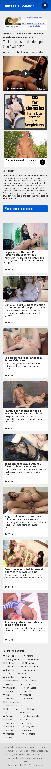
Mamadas (10, 698)
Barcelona (11, 656)
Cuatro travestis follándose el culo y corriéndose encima (23, 571)
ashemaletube (31, 666)
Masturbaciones (13, 702)
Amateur (31, 670)
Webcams (10, 716)
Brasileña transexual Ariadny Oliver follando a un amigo (22, 465)
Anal (8, 673)
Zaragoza (29, 727)
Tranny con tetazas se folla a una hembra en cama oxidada (23, 412)
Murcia (26, 720)
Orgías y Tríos (12, 709)
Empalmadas (12, 681)
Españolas (30, 734)
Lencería (28, 691)
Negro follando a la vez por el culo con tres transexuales (23, 518)
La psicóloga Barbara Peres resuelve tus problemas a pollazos (21, 254)
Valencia (10, 727)
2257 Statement (36, 765)
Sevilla (28, 723)
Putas (8, 712)
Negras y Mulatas (14, 705)
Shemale (24, 52)
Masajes (31, 698)
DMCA (23, 765)
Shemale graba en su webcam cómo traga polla (23, 623)
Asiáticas (26, 673)
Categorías (12, 765)
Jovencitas (31, 688)
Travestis (7, 33)
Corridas (10, 677)
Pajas (32, 709)
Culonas (29, 677)
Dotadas (10, 734)
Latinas (9, 691)
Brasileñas (29, 730)
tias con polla (33, 716)
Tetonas (26, 712)
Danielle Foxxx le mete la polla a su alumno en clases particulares (25, 306)
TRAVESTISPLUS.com (18, 6)
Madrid (30, 656)
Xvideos (9, 666)
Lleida (9, 695)
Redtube (10, 663)
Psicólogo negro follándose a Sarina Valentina (23, 359)
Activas (9, 730)
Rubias (9, 737)
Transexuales (19, 33)
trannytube (11, 670)
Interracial (10, 688)
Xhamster (29, 663)
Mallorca (10, 723)
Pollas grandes (13, 659)
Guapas (9, 684)
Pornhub (35, 659)
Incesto (28, 684)
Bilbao (9, 720)
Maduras (27, 695)
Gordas (32, 681)
